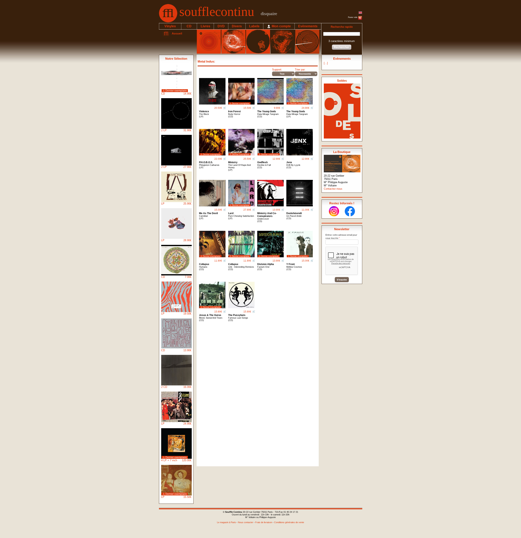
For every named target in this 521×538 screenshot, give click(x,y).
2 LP (176, 130)
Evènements (307, 26)
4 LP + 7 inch (176, 459)
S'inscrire (342, 279)
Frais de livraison (263, 522)
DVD (221, 26)
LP (176, 203)
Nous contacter (245, 522)
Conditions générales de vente (289, 522)
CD (189, 26)
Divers (237, 26)
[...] (326, 63)
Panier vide (353, 17)
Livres (205, 26)
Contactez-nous (333, 188)
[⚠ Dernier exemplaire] (241, 89)
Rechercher (341, 47)
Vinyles (170, 26)
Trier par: (300, 69)
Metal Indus (206, 61)
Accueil (176, 33)
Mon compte (281, 26)
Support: (277, 69)
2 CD (176, 386)
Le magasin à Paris (226, 522)
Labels (254, 26)
